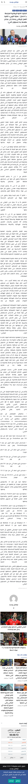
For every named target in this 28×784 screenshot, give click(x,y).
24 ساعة (16, 7)
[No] (26, 777)
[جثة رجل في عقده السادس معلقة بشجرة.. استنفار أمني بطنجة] (6, 662)
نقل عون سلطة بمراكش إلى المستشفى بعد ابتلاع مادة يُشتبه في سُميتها (21, 698)
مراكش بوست (20, 26)
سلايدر (17, 10)
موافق (18, 781)
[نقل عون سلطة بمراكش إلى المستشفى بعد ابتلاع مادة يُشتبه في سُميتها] (20, 687)
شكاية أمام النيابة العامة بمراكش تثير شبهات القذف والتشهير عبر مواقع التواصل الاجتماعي (21, 673)
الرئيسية (22, 7)
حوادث (21, 10)
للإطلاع (11, 781)
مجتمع (14, 10)
